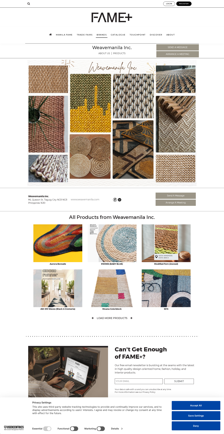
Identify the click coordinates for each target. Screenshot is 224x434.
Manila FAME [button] (64, 35)
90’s (166, 309)
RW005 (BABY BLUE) (112, 264)
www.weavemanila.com (85, 199)
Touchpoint (138, 35)
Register (184, 4)
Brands (102, 35)
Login (169, 4)
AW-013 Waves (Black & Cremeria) (57, 309)
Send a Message (177, 47)
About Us (104, 53)
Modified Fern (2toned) (166, 264)
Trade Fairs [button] (85, 35)
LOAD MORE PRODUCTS (112, 318)
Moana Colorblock (112, 309)
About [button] (170, 35)
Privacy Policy (148, 392)
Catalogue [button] (118, 35)
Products (119, 53)
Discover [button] (156, 35)
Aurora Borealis (58, 264)
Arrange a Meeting (177, 54)
